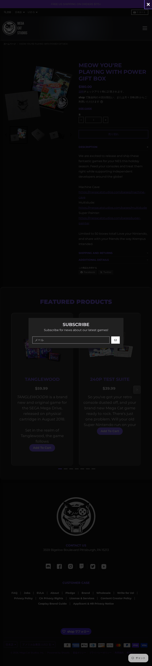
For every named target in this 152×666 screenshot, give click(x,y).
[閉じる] (148, 4)
